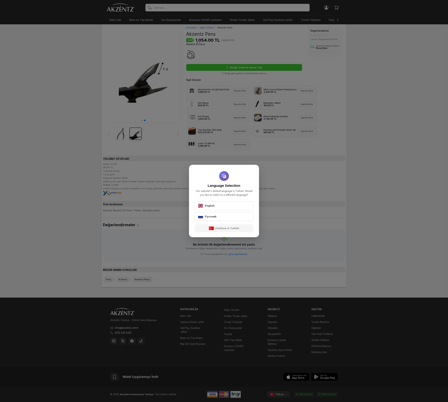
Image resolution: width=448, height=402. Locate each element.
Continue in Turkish (227, 228)
